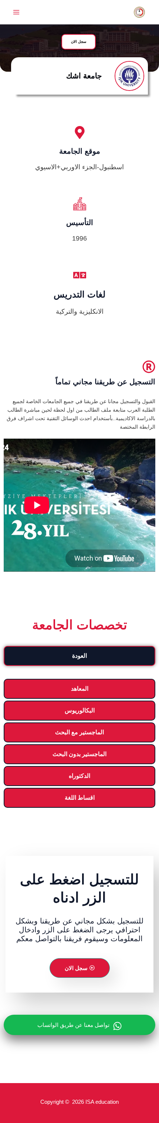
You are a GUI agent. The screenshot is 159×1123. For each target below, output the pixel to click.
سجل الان (76, 968)
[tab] (79, 656)
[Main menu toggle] (16, 12)
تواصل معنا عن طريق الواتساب (73, 1025)
